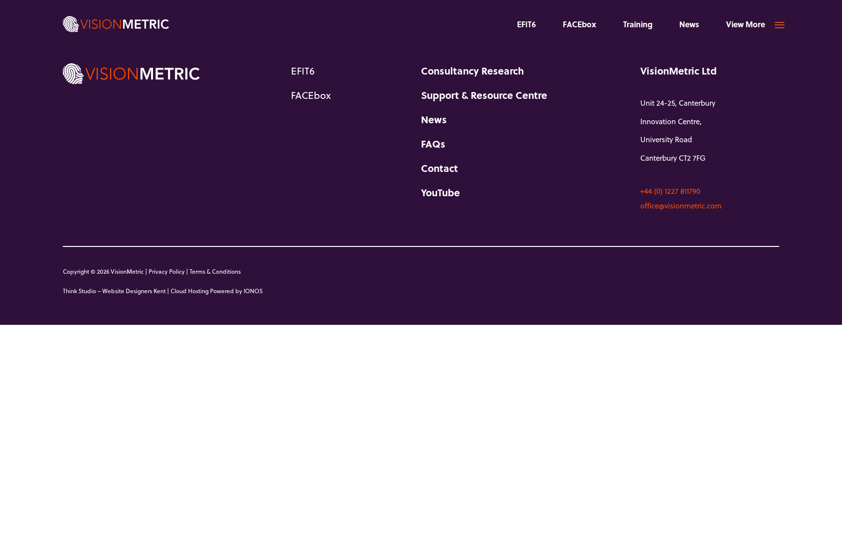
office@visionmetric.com (681, 205)
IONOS (253, 290)
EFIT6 (526, 24)
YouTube (440, 192)
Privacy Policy (167, 271)
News (689, 24)
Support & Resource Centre (484, 95)
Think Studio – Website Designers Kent (114, 290)
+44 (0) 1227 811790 (670, 191)
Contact (439, 168)
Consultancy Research (472, 70)
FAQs (433, 143)
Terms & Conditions (215, 271)
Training (637, 24)
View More (745, 24)
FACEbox (579, 24)
